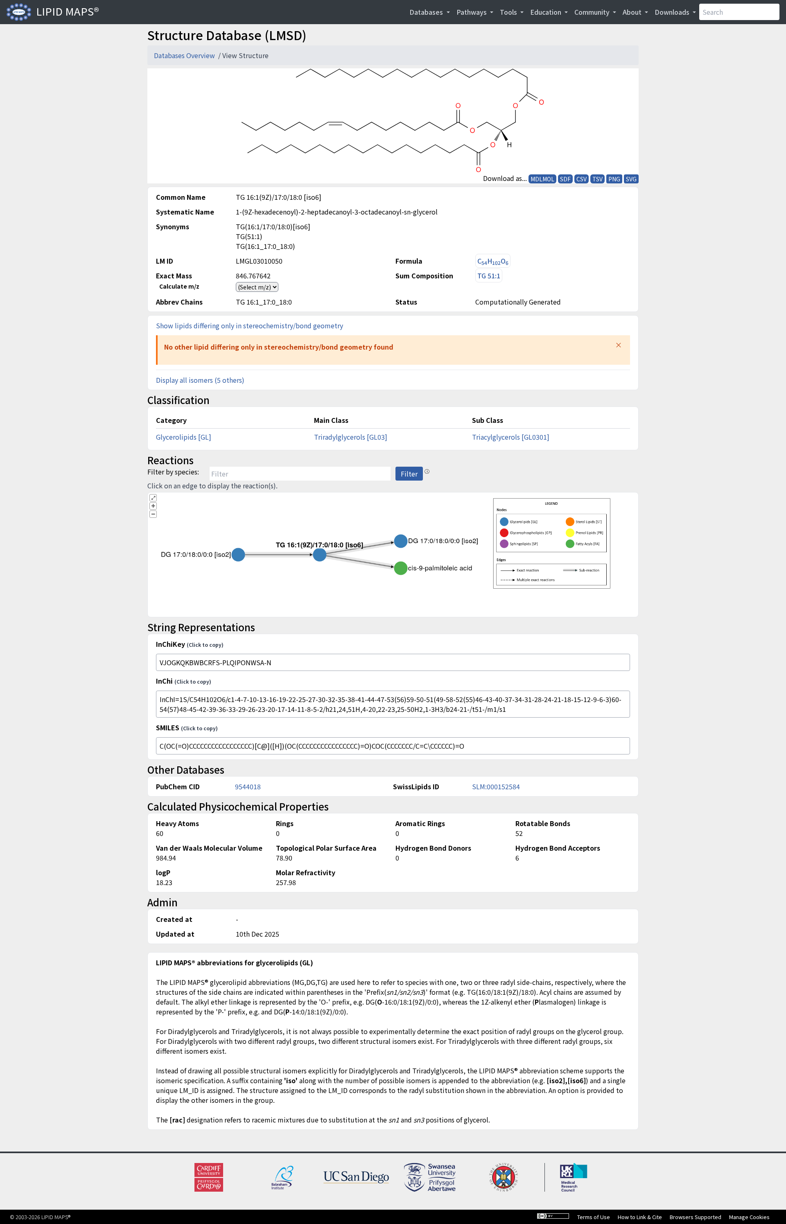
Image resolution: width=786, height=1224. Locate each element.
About (633, 12)
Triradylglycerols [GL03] (350, 437)
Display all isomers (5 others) (200, 380)
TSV (597, 179)
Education (546, 12)
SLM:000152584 (496, 786)
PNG (614, 179)
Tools (509, 12)
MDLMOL (542, 179)
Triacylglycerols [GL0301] (510, 437)
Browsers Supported (695, 1217)
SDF (565, 179)
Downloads (673, 12)
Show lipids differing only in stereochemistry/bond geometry (249, 325)
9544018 (248, 786)
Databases (427, 12)
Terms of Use (593, 1217)
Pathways (472, 12)
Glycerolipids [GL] (183, 437)
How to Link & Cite (640, 1217)
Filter (409, 474)
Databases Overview (185, 55)
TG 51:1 (488, 275)
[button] (618, 345)
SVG (631, 179)
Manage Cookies (749, 1217)
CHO (492, 261)
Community (592, 12)
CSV (581, 179)
